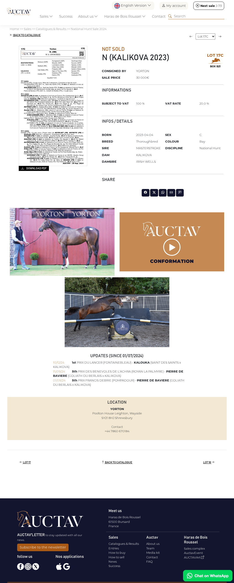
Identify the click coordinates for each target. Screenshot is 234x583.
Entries (114, 548)
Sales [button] (44, 16)
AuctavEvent (193, 553)
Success (65, 16)
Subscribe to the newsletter (43, 547)
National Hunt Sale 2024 (88, 29)
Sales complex (194, 548)
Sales (27, 29)
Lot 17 (27, 462)
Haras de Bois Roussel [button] (123, 16)
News (113, 561)
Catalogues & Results (51, 29)
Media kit (153, 552)
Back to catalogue (27, 35)
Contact (158, 16)
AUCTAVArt (192, 557)
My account (175, 6)
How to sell (116, 557)
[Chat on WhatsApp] (207, 575)
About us (153, 543)
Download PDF (36, 168)
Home (14, 29)
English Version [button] (134, 5)
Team (150, 548)
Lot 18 (207, 462)
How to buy (117, 552)
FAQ (149, 561)
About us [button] (86, 16)
